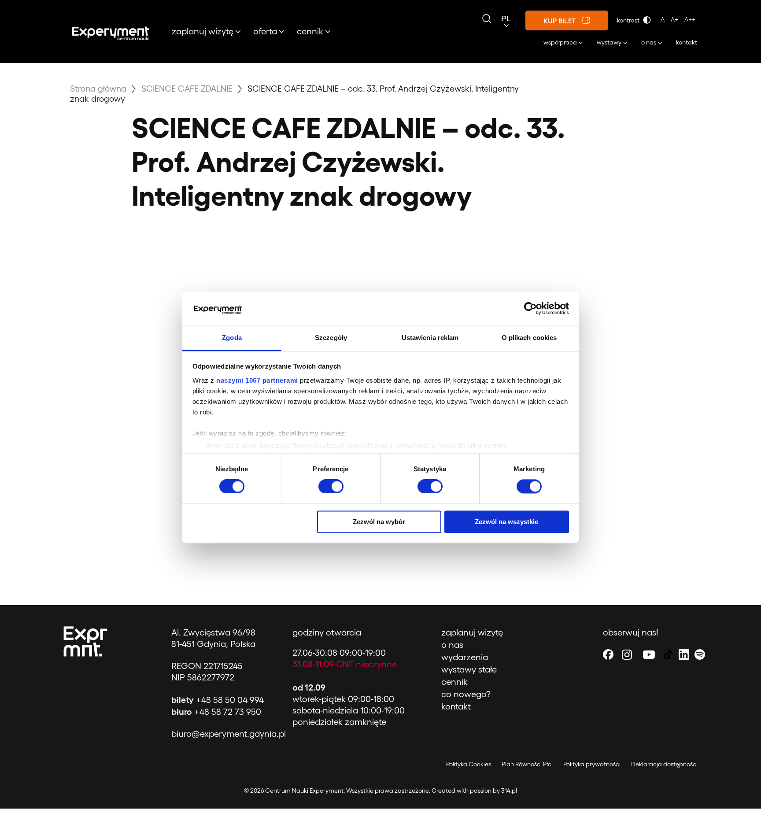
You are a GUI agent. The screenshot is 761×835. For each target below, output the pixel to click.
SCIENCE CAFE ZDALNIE (188, 88)
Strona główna (98, 88)
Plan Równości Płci (527, 764)
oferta (265, 31)
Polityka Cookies (468, 764)
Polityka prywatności (592, 764)
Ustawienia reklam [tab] (430, 337)
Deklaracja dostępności (664, 764)
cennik (310, 31)
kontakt (686, 42)
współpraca (560, 42)
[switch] (331, 487)
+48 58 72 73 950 (216, 711)
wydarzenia (464, 656)
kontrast (629, 20)
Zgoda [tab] (232, 337)
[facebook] (608, 654)
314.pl (509, 790)
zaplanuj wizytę (202, 31)
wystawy (609, 42)
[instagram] (627, 654)
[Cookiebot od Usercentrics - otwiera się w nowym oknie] (530, 308)
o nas (648, 42)
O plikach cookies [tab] (529, 337)
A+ (674, 19)
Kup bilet (559, 20)
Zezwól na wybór (379, 521)
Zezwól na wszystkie (506, 521)
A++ (689, 19)
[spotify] (700, 654)
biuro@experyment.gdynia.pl (228, 733)
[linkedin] (684, 654)
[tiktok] (668, 654)
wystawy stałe (469, 669)
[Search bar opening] (486, 19)
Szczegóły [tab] (331, 337)
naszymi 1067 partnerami (257, 380)
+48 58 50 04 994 (217, 699)
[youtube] (649, 654)
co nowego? (466, 693)
